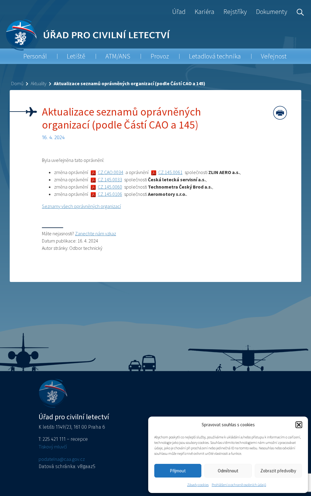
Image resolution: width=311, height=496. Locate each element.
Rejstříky (235, 11)
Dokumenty (271, 11)
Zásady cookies (198, 484)
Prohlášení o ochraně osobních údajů (239, 484)
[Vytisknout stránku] (280, 112)
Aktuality (38, 83)
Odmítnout (228, 471)
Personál (35, 56)
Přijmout (178, 471)
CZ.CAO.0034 (110, 172)
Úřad (179, 11)
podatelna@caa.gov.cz (62, 459)
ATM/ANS (117, 56)
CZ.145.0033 (110, 179)
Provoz (160, 56)
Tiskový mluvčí (53, 447)
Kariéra (204, 11)
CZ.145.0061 (170, 172)
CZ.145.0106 (110, 194)
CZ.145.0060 (110, 187)
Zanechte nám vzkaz (95, 233)
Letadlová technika (215, 56)
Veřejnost (274, 56)
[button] (299, 425)
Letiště (76, 56)
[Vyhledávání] (299, 11)
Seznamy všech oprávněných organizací (81, 206)
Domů (17, 83)
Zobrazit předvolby (278, 471)
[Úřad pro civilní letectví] (21, 35)
